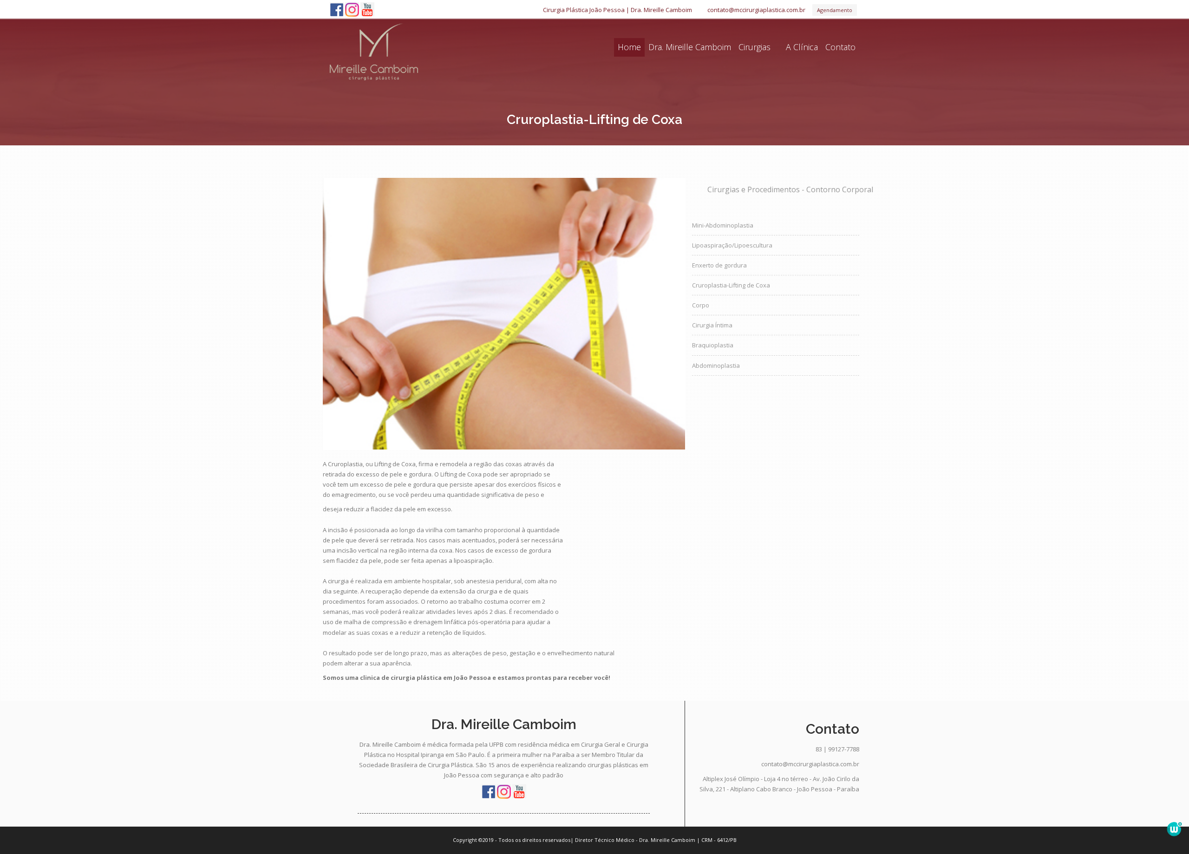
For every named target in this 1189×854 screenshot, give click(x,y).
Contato (840, 46)
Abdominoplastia (716, 365)
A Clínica (802, 46)
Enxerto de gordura (719, 265)
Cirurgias (754, 46)
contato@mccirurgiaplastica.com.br (756, 10)
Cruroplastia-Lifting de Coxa (731, 285)
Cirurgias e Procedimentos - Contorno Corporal (783, 189)
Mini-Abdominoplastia (722, 225)
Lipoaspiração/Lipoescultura (732, 245)
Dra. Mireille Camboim (689, 46)
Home (629, 46)
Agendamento (834, 10)
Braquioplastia (712, 345)
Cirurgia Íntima (712, 325)
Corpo (700, 305)
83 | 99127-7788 (837, 749)
